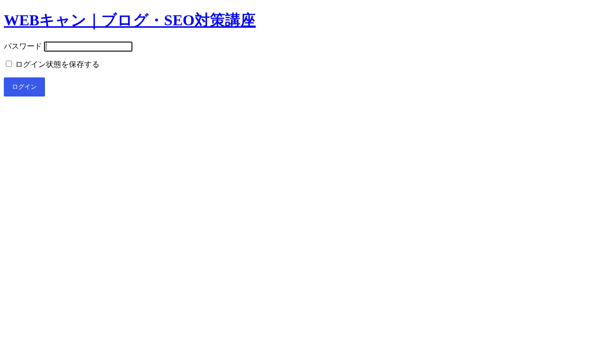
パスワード (23, 46)
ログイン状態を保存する (56, 64)
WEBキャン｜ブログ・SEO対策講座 (130, 20)
